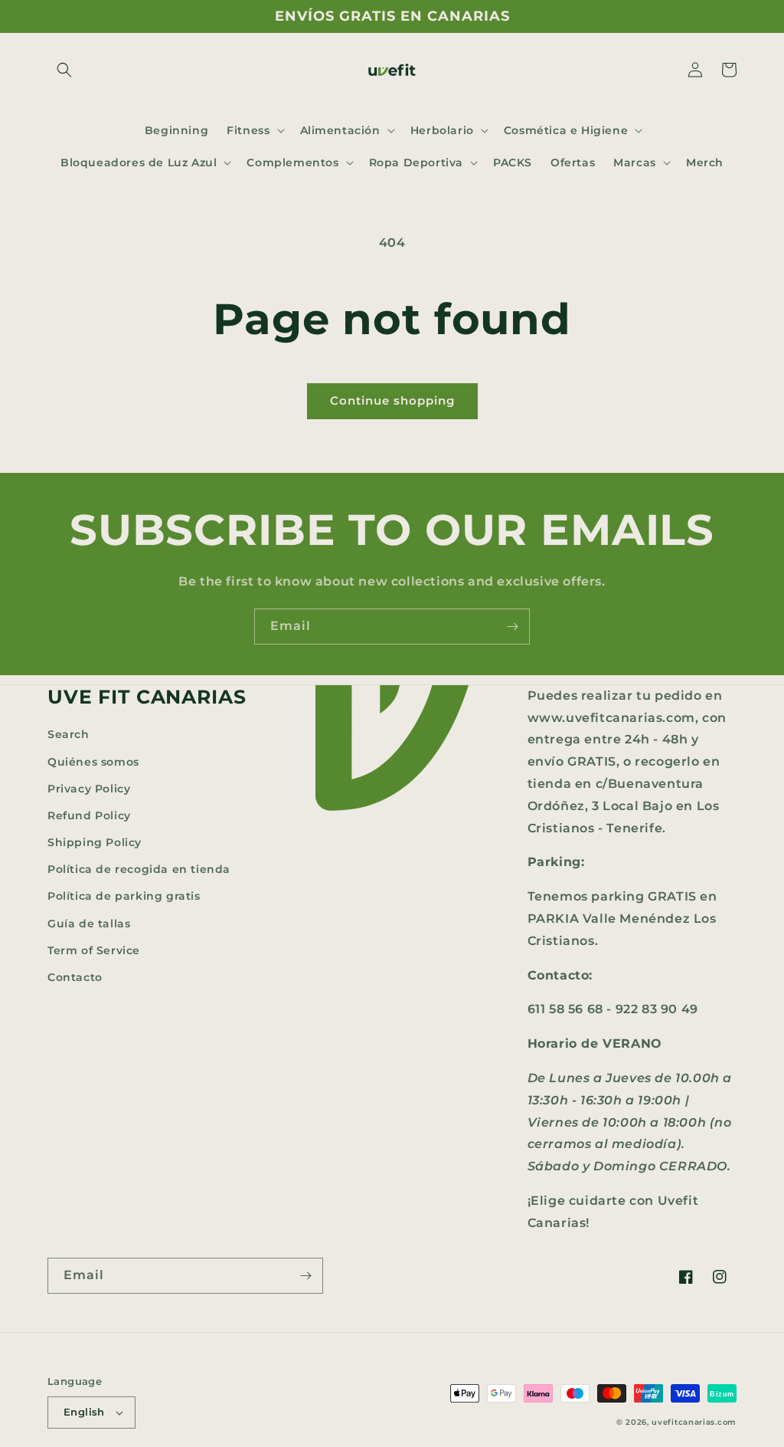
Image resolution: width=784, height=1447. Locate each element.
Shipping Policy (94, 842)
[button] (64, 70)
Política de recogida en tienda (138, 869)
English (84, 1412)
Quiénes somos (93, 762)
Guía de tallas (88, 923)
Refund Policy (89, 815)
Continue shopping (392, 400)
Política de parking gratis (124, 896)
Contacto (75, 977)
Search (68, 734)
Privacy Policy (88, 789)
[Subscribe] (512, 627)
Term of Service (93, 950)
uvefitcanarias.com (694, 1422)
